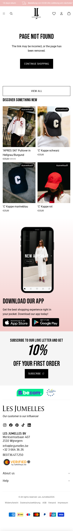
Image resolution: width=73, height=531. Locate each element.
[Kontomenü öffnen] (61, 13)
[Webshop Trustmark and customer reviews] (36, 392)
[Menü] (4, 13)
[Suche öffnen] (11, 13)
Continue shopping (36, 63)
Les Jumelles (44, 497)
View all (36, 91)
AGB (44, 503)
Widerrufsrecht (11, 503)
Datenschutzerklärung (30, 503)
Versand (52, 503)
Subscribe (34, 373)
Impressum (63, 503)
